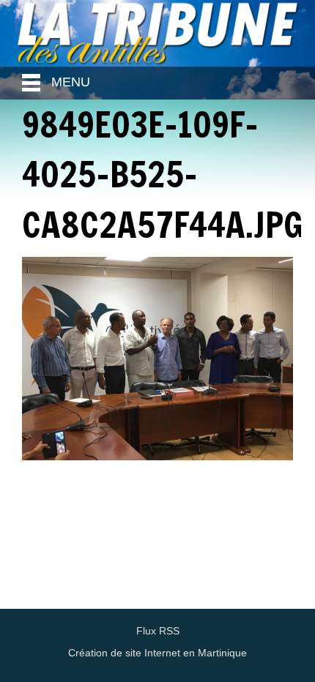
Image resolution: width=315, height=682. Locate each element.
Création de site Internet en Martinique (157, 653)
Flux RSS (157, 631)
